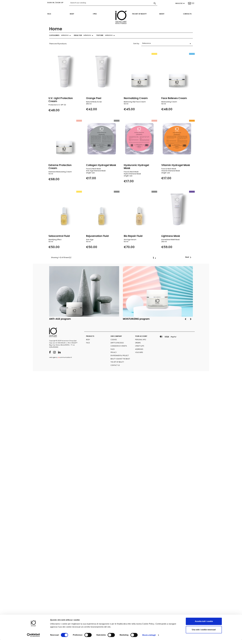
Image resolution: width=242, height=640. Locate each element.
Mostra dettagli (149, 635)
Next (188, 257)
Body (72, 14)
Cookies (114, 339)
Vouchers (139, 352)
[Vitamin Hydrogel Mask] (177, 138)
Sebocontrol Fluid (59, 236)
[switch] (88, 635)
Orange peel (93, 98)
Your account (141, 336)
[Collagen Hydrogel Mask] (102, 138)
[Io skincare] (121, 20)
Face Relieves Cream (174, 98)
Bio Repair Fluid (133, 236)
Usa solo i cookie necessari (204, 630)
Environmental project (120, 355)
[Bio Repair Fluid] (140, 209)
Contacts (187, 14)
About (161, 14)
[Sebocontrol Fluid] (64, 209)
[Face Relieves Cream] (177, 72)
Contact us (115, 365)
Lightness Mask (170, 236)
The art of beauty (139, 14)
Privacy (114, 352)
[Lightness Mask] (177, 209)
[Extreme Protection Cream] (64, 138)
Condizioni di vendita (119, 346)
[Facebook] (50, 353)
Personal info (140, 339)
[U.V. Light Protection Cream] (64, 72)
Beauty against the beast (120, 359)
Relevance (167, 43)
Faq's (113, 349)
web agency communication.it (60, 357)
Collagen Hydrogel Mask (101, 165)
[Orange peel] (102, 72)
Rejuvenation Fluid (97, 236)
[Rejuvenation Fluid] (102, 209)
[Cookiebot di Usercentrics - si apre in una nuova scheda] (33, 635)
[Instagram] (54, 353)
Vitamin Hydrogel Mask (175, 165)
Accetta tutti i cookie (204, 621)
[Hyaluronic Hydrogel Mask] (140, 138)
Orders (138, 343)
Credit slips (139, 346)
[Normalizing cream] (140, 72)
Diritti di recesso (117, 343)
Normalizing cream (136, 98)
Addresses (139, 349)
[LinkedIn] (59, 353)
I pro (95, 14)
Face (49, 14)
